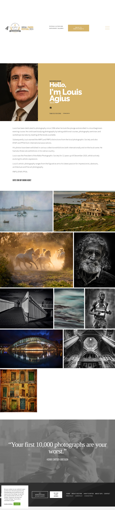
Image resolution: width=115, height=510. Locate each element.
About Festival (77, 493)
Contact (107, 493)
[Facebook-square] (50, 107)
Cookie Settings (88, 496)
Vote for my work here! (22, 180)
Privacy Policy (69, 496)
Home (68, 493)
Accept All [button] (17, 504)
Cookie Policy (78, 496)
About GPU (99, 493)
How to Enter (89, 493)
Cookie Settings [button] (8, 504)
